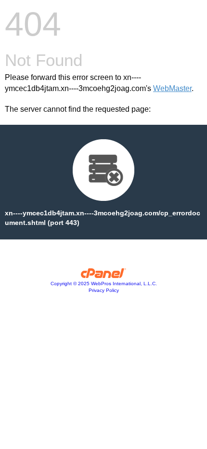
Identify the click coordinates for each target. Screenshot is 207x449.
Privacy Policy (104, 290)
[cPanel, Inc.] (104, 275)
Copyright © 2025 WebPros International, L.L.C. (104, 283)
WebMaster (172, 88)
